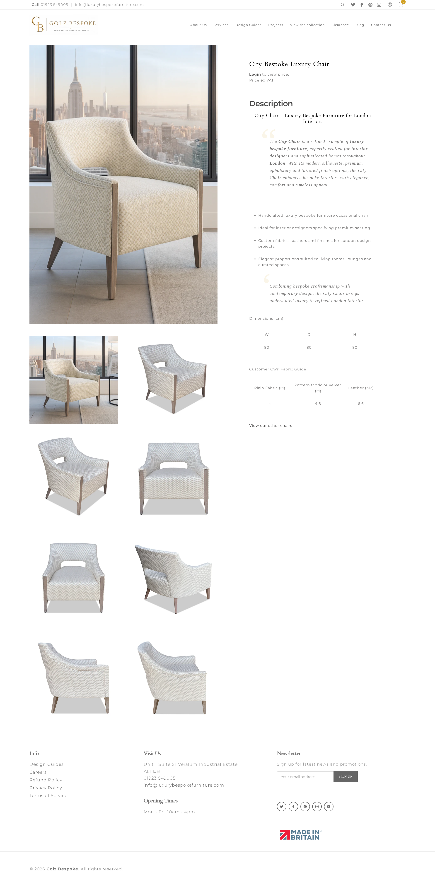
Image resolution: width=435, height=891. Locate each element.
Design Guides (248, 25)
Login (255, 74)
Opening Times (161, 801)
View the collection (307, 25)
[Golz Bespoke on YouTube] (329, 806)
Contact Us (381, 25)
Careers (38, 772)
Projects (275, 25)
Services (221, 25)
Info (34, 753)
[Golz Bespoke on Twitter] (353, 5)
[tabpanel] (123, 184)
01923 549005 (50, 4)
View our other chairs (270, 425)
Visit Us (152, 753)
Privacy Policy (45, 787)
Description (271, 103)
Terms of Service (48, 795)
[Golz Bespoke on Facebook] (362, 5)
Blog (360, 25)
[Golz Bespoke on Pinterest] (370, 5)
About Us (198, 25)
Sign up (345, 776)
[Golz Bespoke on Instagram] (379, 5)
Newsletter (289, 753)
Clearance (340, 25)
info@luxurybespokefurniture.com (109, 4)
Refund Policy (45, 780)
